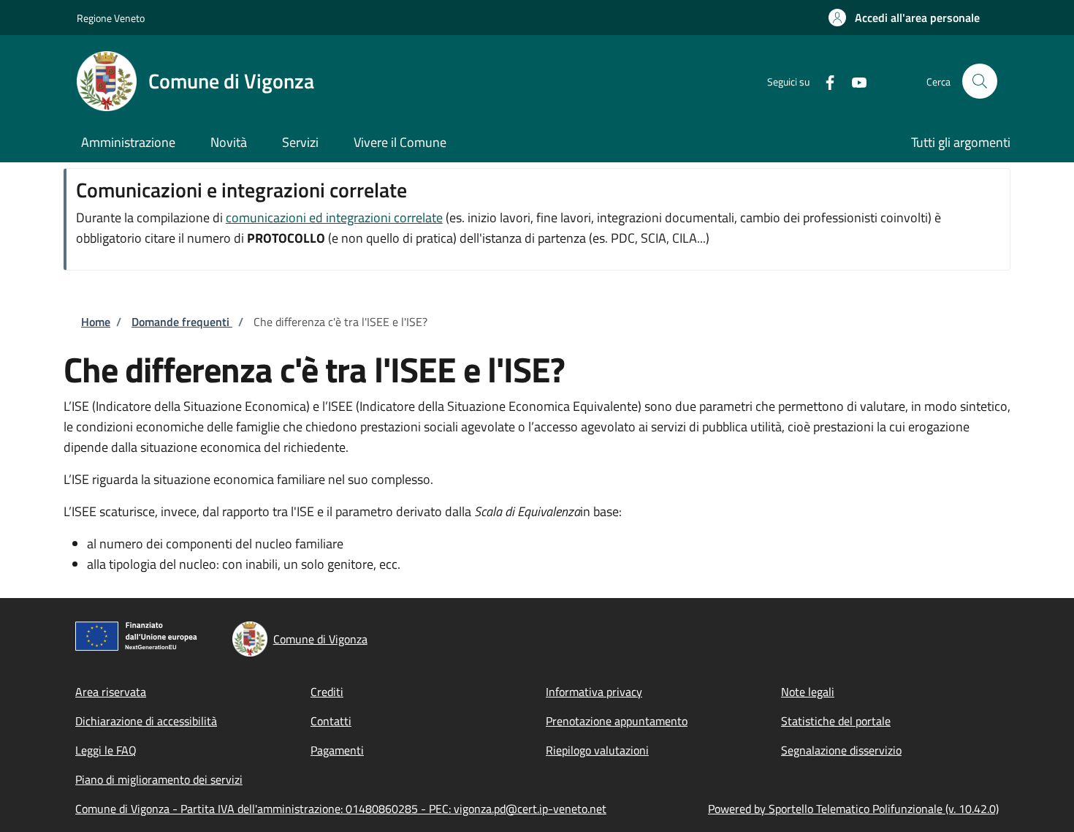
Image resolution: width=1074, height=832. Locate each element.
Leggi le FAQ (106, 750)
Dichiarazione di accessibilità (146, 721)
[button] (904, 17)
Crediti (327, 691)
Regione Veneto (111, 18)
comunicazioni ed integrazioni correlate (334, 217)
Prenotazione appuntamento (617, 721)
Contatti (331, 721)
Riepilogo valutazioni (597, 750)
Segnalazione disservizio (841, 750)
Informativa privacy (594, 691)
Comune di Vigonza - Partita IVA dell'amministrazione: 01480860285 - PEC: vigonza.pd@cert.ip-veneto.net (340, 808)
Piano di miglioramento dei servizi (159, 779)
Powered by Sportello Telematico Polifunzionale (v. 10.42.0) (853, 808)
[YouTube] (853, 81)
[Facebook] (824, 81)
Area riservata (110, 691)
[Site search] (979, 81)
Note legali (807, 691)
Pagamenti (337, 750)
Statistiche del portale (836, 721)
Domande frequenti (182, 321)
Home (95, 321)
